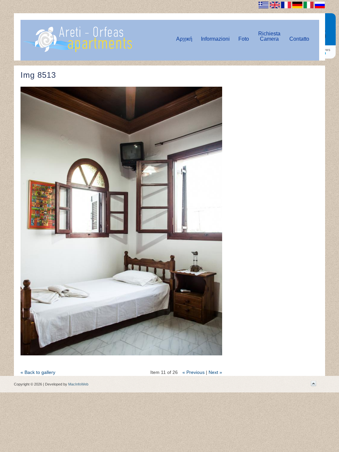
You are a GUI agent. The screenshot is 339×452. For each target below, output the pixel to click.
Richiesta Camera (269, 36)
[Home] (77, 51)
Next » (215, 372)
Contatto (299, 39)
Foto (243, 39)
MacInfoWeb (78, 384)
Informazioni (215, 39)
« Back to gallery (38, 372)
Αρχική (184, 39)
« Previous (193, 372)
